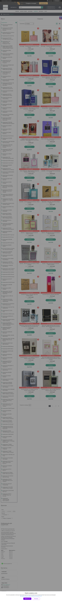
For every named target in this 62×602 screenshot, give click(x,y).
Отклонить (36, 598)
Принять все (27, 598)
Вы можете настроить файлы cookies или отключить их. (30, 596)
